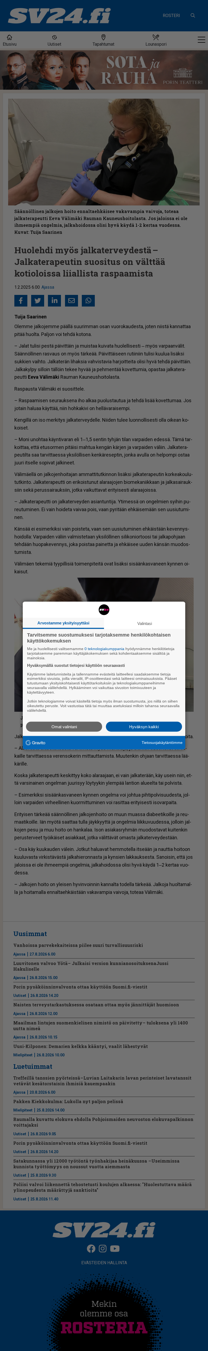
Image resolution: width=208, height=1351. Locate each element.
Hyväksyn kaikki (144, 726)
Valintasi (144, 623)
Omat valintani (64, 726)
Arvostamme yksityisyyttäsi (63, 623)
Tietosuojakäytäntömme (162, 742)
